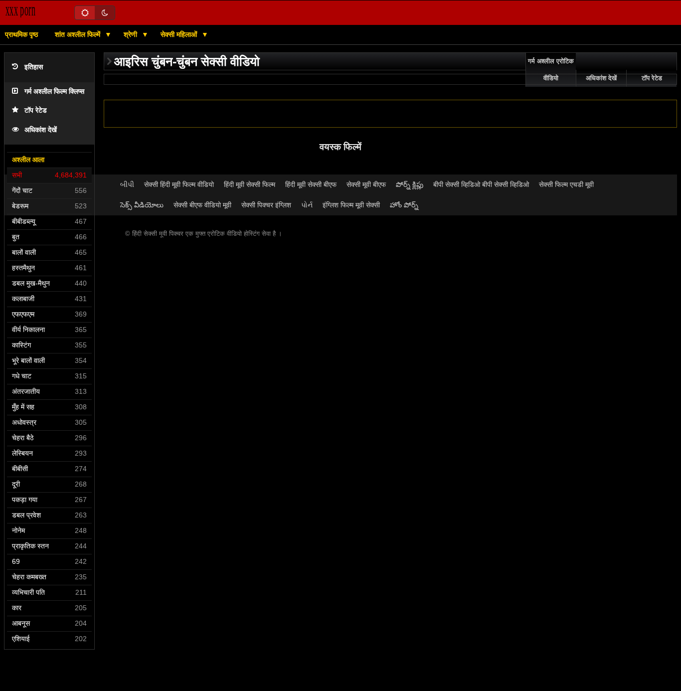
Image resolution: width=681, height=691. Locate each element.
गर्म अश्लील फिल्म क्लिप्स (54, 91)
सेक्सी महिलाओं (180, 34)
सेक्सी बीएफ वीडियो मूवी (202, 205)
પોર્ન (307, 205)
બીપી (127, 184)
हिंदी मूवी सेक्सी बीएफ (311, 184)
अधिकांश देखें (40, 130)
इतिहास (33, 67)
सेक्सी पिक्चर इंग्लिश (266, 205)
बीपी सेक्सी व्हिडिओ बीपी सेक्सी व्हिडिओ (481, 184)
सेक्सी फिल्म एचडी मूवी (566, 184)
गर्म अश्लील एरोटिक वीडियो (551, 70)
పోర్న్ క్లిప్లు (409, 184)
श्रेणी (131, 34)
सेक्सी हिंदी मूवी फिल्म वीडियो (179, 184)
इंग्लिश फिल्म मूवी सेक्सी (351, 205)
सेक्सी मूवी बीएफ (366, 184)
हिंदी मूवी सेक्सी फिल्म (249, 184)
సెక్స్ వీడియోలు (142, 205)
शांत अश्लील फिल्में (78, 34)
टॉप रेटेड (35, 110)
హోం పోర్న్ (404, 205)
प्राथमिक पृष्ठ (21, 34)
